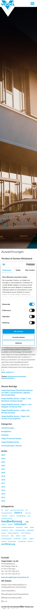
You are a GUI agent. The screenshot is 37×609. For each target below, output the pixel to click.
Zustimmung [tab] (6, 270)
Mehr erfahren (7, 372)
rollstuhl (18, 535)
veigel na (25, 538)
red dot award (5, 535)
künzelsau (3, 524)
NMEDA (32, 527)
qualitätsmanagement (13, 533)
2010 (3, 501)
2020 (3, 473)
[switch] (32, 310)
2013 (3, 497)
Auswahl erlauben (18, 337)
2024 (3, 458)
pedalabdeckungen (20, 530)
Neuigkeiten (6, 431)
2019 (3, 476)
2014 (3, 494)
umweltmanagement (6, 538)
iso (27, 521)
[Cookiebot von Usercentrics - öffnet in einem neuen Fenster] (26, 264)
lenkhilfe (10, 524)
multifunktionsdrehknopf (7, 527)
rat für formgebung (25, 533)
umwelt (24, 535)
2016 (3, 487)
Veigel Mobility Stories (10, 442)
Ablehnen (18, 343)
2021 (3, 469)
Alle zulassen (18, 331)
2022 (3, 465)
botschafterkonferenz (6, 513)
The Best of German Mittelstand (16, 258)
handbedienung (11, 521)
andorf (6, 510)
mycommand (19, 527)
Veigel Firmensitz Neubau (11, 438)
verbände (3, 541)
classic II (18, 512)
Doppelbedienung (20, 515)
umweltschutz (17, 538)
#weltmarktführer (8, 378)
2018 (3, 480)
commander (4, 515)
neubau (26, 527)
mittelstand (20, 524)
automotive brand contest (17, 510)
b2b (27, 510)
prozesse (3, 533)
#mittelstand (13, 376)
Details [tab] (18, 270)
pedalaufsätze (30, 530)
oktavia (11, 530)
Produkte (5, 435)
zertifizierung (8, 544)
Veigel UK (31, 538)
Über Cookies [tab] (30, 270)
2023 (3, 462)
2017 (3, 483)
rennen (12, 535)
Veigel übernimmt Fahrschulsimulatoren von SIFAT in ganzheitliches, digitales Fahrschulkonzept (17, 392)
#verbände (22, 376)
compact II (12, 515)
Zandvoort (30, 541)
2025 (3, 455)
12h (2, 510)
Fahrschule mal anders (6, 518)
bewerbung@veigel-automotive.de (15, 577)
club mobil (27, 513)
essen (28, 515)
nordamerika (4, 530)
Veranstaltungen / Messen (11, 446)
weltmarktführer (12, 541)
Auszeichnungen (7, 428)
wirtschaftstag (21, 541)
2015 (3, 490)
